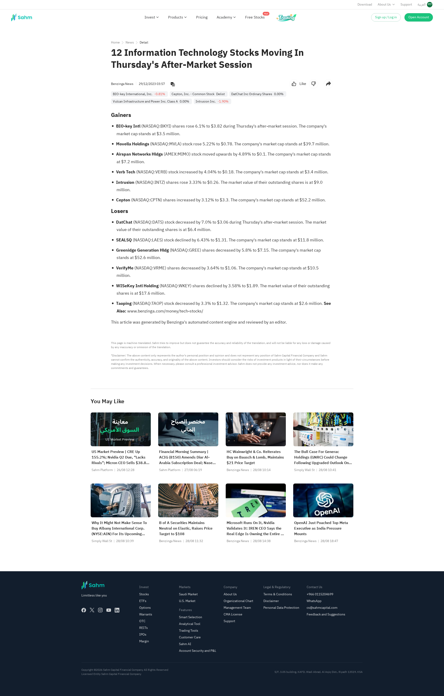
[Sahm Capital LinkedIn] (117, 610)
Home (115, 42)
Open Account (418, 17)
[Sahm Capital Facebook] (83, 610)
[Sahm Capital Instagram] (100, 610)
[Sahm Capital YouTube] (108, 610)
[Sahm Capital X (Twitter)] (92, 610)
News (130, 42)
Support (406, 4)
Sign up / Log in (386, 17)
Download (365, 4)
